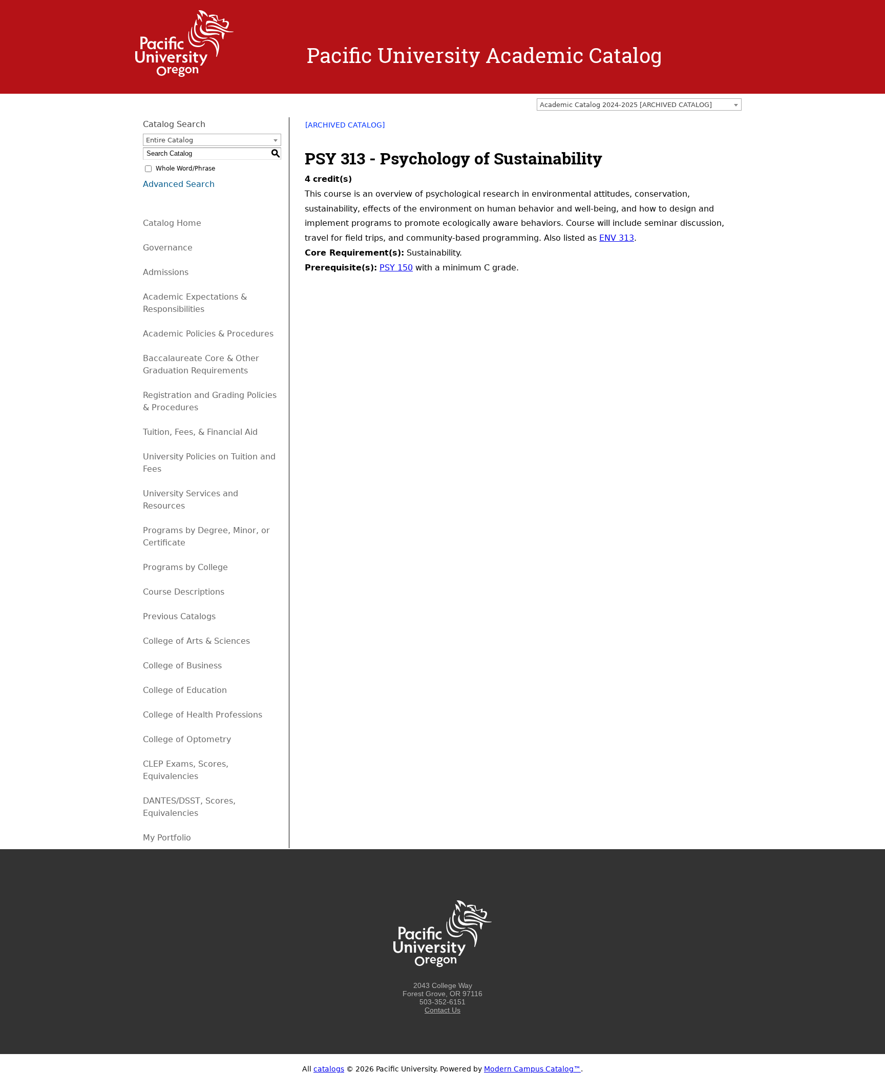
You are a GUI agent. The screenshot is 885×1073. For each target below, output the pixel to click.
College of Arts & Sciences (196, 641)
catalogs (328, 1069)
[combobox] (639, 104)
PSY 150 (396, 267)
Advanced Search (179, 184)
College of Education (185, 690)
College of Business (182, 665)
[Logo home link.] (184, 74)
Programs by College (185, 567)
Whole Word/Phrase (185, 168)
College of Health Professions (202, 715)
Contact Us (442, 1010)
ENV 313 (616, 238)
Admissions (165, 272)
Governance (168, 248)
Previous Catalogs (179, 616)
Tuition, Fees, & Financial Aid (200, 432)
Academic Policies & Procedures (208, 334)
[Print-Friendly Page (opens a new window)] (722, 128)
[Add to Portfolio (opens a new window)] (695, 128)
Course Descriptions (183, 592)
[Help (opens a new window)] (735, 128)
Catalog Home (172, 223)
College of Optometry (187, 739)
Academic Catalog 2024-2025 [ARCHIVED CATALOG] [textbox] (626, 105)
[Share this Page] (708, 128)
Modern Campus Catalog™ (532, 1069)
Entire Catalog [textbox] (169, 140)
